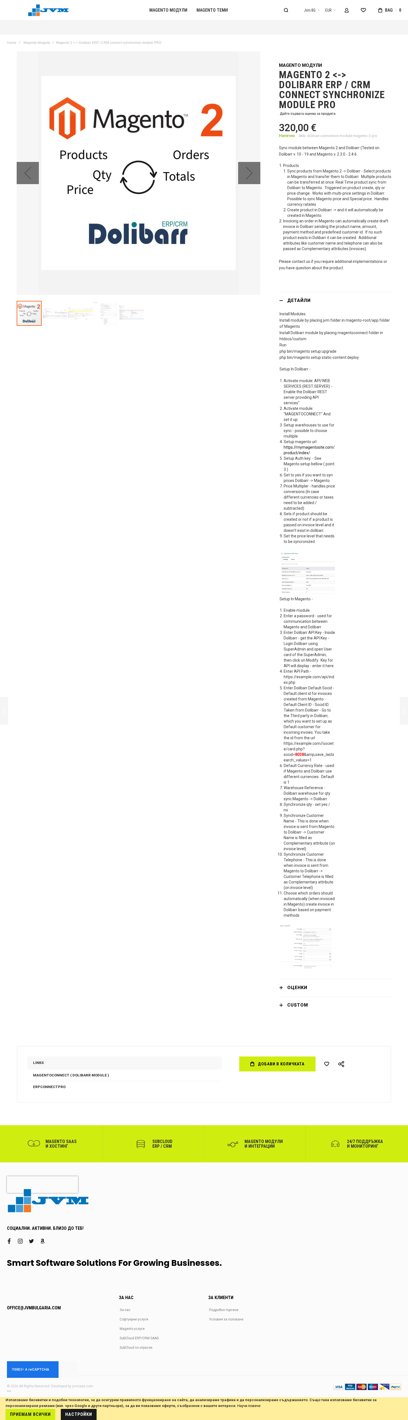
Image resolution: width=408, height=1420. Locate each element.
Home (11, 43)
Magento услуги (132, 1329)
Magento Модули (37, 43)
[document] (204, 1408)
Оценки (297, 987)
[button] (308, 10)
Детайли (299, 300)
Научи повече (248, 1406)
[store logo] (48, 10)
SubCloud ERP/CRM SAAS (139, 1338)
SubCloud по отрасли (136, 1348)
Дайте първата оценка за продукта (308, 114)
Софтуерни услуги (134, 1319)
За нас (125, 1310)
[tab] (335, 300)
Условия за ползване (226, 1319)
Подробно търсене (223, 1310)
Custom (297, 1005)
